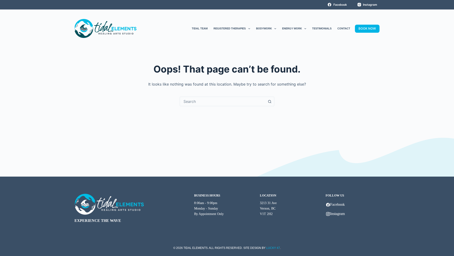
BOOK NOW (367, 28)
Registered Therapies (230, 28)
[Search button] (269, 101)
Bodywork (264, 28)
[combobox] (222, 101)
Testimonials (322, 28)
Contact (343, 28)
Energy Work (292, 28)
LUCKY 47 (273, 248)
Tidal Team (200, 28)
